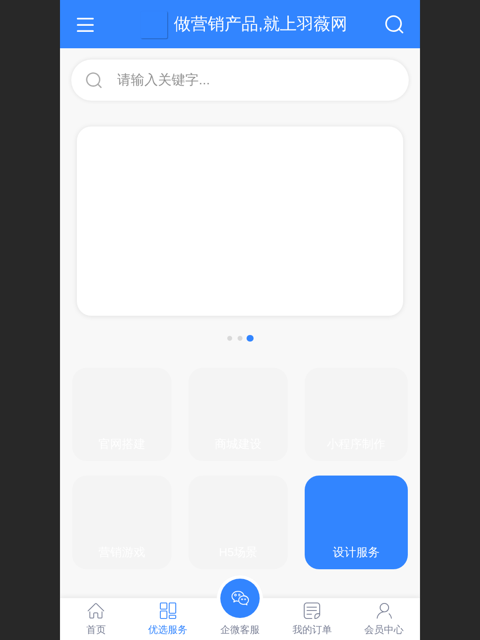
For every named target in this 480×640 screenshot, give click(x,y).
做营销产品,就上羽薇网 (260, 23)
